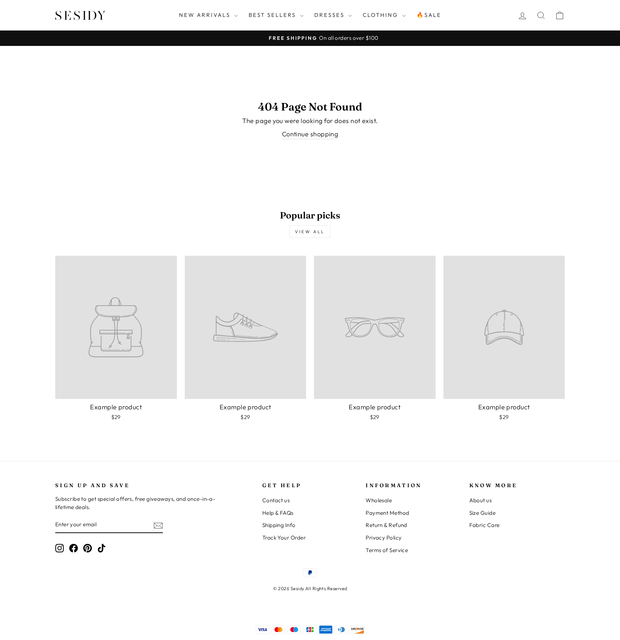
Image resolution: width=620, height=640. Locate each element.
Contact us (276, 500)
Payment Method (387, 512)
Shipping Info (279, 525)
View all (310, 231)
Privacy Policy (383, 537)
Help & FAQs (277, 512)
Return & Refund (386, 525)
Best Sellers (273, 14)
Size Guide (482, 512)
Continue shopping (310, 134)
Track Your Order (284, 537)
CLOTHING (381, 14)
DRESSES (330, 14)
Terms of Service (387, 550)
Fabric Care (484, 525)
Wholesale (379, 500)
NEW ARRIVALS (205, 14)
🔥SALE (429, 14)
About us (480, 500)
